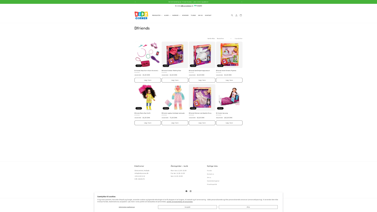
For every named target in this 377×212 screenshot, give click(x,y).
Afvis (248, 207)
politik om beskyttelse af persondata (180, 202)
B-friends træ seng (222, 113)
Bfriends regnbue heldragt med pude (173, 113)
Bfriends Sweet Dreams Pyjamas (226, 70)
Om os (209, 177)
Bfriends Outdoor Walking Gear (171, 70)
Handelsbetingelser (213, 181)
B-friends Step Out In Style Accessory (146, 70)
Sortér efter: (211, 38)
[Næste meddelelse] (242, 2)
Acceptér (187, 207)
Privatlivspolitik (212, 184)
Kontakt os (210, 174)
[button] (157, 15)
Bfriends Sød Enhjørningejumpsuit (199, 70)
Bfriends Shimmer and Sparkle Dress (200, 113)
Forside (209, 170)
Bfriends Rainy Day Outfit (143, 113)
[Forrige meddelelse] (135, 2)
